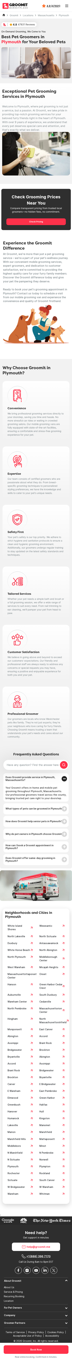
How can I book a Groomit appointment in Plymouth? (30, 847)
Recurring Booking (14, 1296)
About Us (9, 1287)
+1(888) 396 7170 (38, 1256)
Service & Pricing (13, 1292)
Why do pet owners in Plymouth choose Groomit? (34, 834)
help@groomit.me (38, 1246)
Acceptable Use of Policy (27, 1335)
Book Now (36, 1349)
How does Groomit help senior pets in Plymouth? (34, 821)
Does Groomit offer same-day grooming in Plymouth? (30, 859)
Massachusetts (46, 15)
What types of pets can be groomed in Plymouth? (34, 808)
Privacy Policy (36, 1332)
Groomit (14, 15)
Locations (28, 15)
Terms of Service (15, 1332)
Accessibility (52, 1335)
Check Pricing (36, 221)
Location (9, 1301)
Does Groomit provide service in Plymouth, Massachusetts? (30, 778)
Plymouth (64, 15)
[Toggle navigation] (66, 6)
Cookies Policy (55, 1332)
